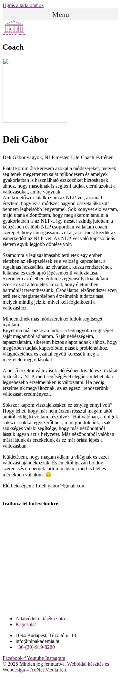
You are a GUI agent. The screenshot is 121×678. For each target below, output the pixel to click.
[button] (60, 14)
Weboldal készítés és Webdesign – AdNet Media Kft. (56, 666)
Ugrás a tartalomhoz (23, 5)
